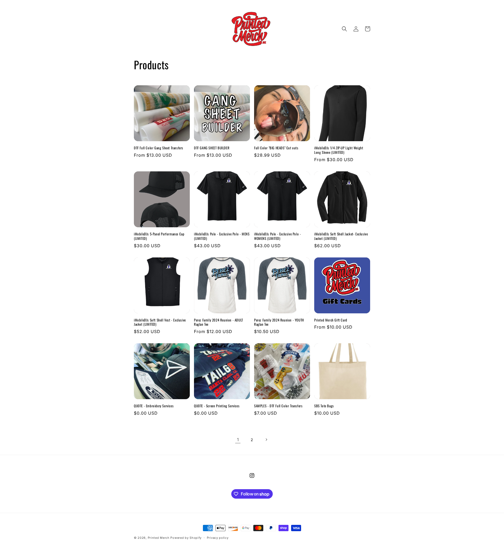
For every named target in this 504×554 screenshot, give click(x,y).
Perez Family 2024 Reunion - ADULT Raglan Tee (218, 322)
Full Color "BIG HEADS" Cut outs (276, 148)
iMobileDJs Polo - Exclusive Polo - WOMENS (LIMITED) (277, 236)
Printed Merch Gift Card (330, 320)
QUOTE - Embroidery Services (154, 406)
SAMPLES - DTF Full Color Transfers (278, 406)
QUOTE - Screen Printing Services (216, 406)
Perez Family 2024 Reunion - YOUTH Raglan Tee (279, 322)
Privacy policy (218, 538)
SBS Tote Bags (324, 406)
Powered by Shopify (186, 538)
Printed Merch (159, 538)
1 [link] (238, 439)
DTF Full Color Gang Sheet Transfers (158, 148)
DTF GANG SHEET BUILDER (211, 148)
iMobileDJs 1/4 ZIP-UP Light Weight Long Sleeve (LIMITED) (338, 150)
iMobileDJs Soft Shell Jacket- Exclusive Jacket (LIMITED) (341, 236)
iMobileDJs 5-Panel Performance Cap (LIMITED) (159, 236)
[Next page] (266, 439)
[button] (344, 29)
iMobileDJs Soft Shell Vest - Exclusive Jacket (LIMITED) (160, 322)
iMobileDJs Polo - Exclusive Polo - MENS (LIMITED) (221, 236)
